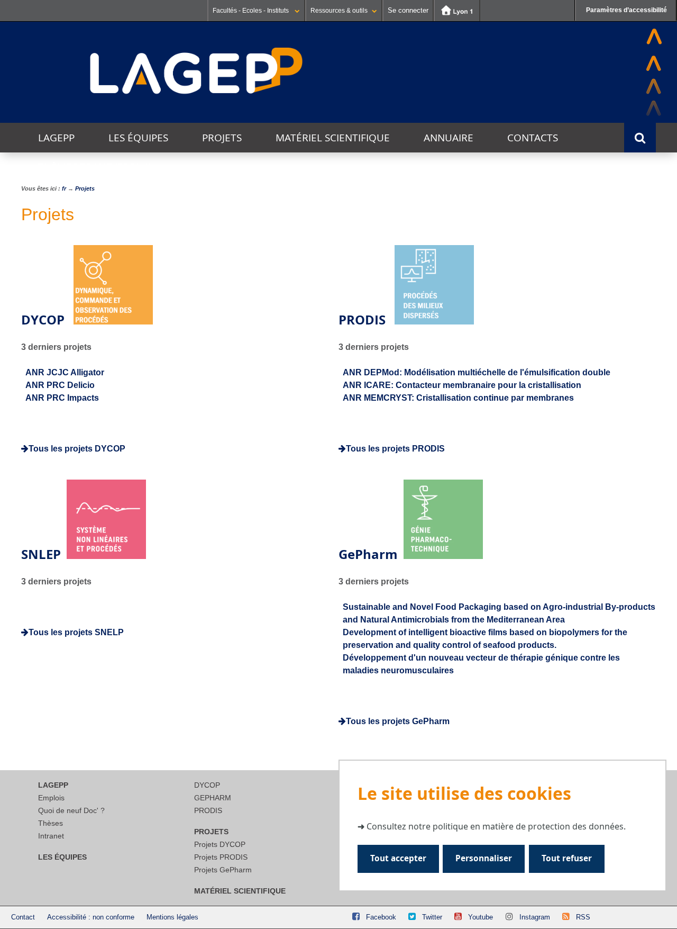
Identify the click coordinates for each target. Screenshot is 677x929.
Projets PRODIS (221, 857)
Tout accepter (398, 858)
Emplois (51, 797)
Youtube (480, 917)
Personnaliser (483, 858)
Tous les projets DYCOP (77, 448)
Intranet (51, 836)
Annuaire (448, 138)
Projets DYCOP (219, 844)
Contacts (532, 138)
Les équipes (138, 138)
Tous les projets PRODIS (395, 448)
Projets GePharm (223, 869)
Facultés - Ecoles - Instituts (251, 10)
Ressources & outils (339, 10)
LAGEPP (56, 138)
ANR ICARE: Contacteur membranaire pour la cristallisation (462, 385)
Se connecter (408, 10)
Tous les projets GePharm (398, 721)
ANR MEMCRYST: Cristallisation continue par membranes (458, 397)
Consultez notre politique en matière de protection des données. (496, 826)
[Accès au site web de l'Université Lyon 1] (457, 10)
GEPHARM (212, 797)
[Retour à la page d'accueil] (197, 71)
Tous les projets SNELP (76, 632)
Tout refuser (567, 858)
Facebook (381, 917)
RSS (583, 917)
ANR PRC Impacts (62, 397)
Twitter (432, 917)
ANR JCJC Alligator (64, 372)
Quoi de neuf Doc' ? (71, 810)
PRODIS (208, 810)
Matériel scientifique (333, 138)
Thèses (50, 823)
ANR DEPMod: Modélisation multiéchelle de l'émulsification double (476, 372)
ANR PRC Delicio (60, 385)
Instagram (534, 917)
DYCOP (207, 785)
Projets (222, 138)
